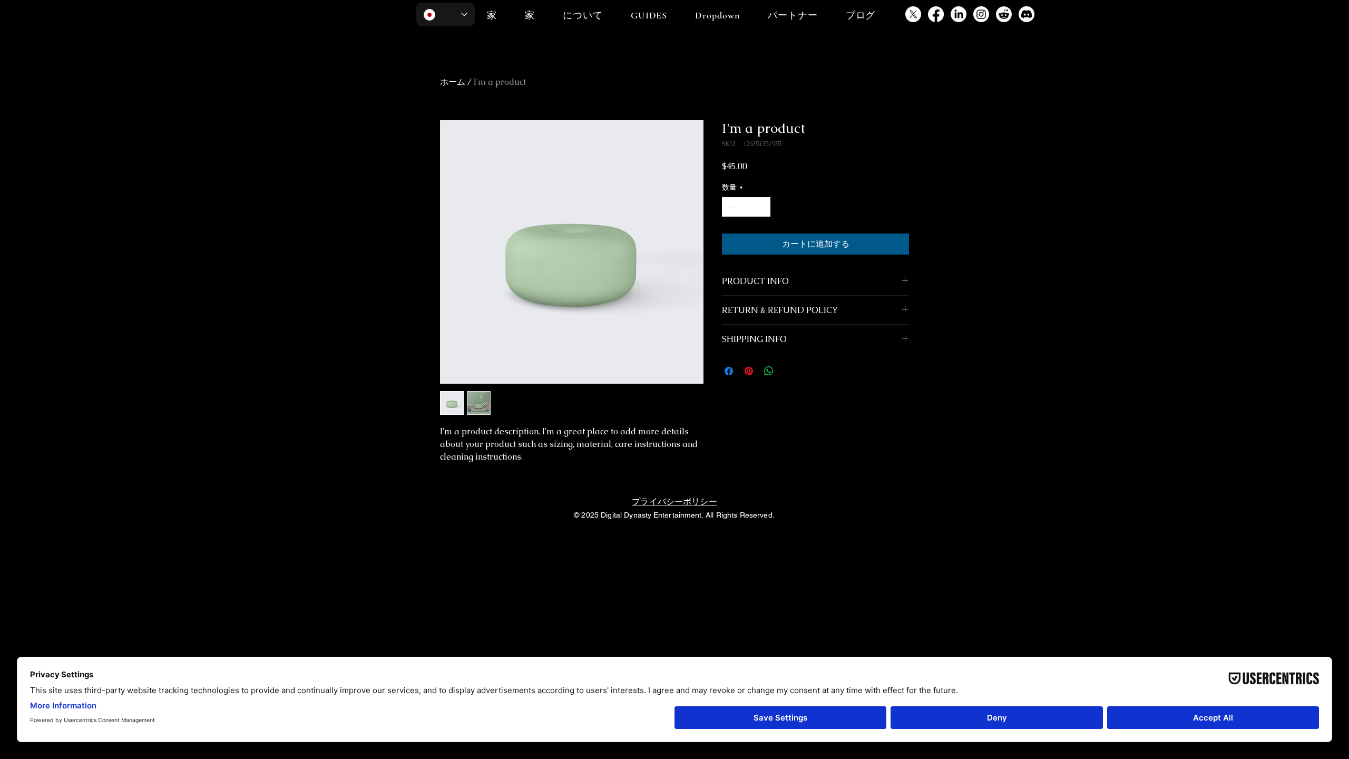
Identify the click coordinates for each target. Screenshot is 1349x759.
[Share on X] (789, 371)
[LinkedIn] (958, 14)
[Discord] (1026, 14)
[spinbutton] (746, 207)
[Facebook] (936, 14)
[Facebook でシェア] (728, 371)
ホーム (452, 81)
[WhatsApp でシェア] (769, 371)
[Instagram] (981, 14)
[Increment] (762, 207)
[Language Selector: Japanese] (445, 14)
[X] (913, 14)
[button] (649, 15)
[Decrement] (730, 207)
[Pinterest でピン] (748, 371)
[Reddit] (1004, 14)
